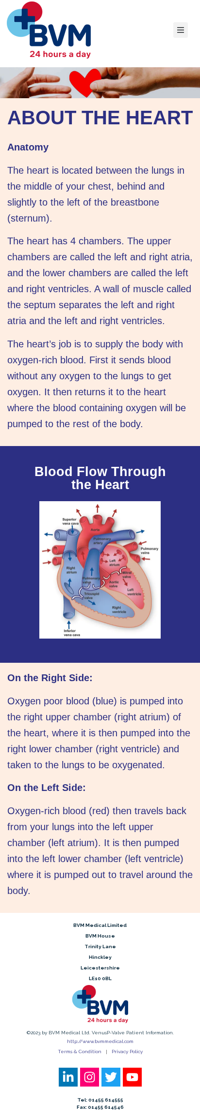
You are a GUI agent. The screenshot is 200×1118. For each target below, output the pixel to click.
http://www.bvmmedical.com (100, 1041)
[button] (180, 30)
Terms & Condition (79, 1051)
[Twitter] (110, 1077)
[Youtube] (132, 1077)
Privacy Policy (127, 1051)
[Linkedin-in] (68, 1077)
